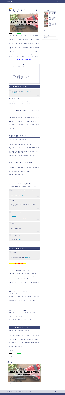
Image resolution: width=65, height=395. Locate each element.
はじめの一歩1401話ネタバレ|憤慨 (21, 78)
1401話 (10, 356)
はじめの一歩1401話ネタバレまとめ (19, 80)
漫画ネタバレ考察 (11, 1)
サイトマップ (47, 35)
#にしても (23, 91)
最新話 (21, 356)
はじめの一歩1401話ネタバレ (18, 75)
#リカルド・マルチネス (31, 253)
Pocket (16, 33)
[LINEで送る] (19, 33)
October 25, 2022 (27, 257)
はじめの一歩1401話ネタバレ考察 (18, 66)
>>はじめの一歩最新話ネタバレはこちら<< (24, 59)
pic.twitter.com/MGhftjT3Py (15, 92)
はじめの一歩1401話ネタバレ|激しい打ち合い (23, 76)
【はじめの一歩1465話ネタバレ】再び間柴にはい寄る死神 (52, 18)
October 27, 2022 (21, 195)
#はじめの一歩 (14, 216)
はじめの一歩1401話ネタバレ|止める (21, 77)
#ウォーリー (26, 91)
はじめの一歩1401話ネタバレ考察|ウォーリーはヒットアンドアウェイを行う (26, 68)
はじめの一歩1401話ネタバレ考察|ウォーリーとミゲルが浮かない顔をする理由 (26, 70)
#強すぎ (29, 91)
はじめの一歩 (17, 356)
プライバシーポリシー (48, 37)
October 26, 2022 (23, 218)
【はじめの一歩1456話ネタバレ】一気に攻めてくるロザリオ (52, 13)
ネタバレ (13, 356)
